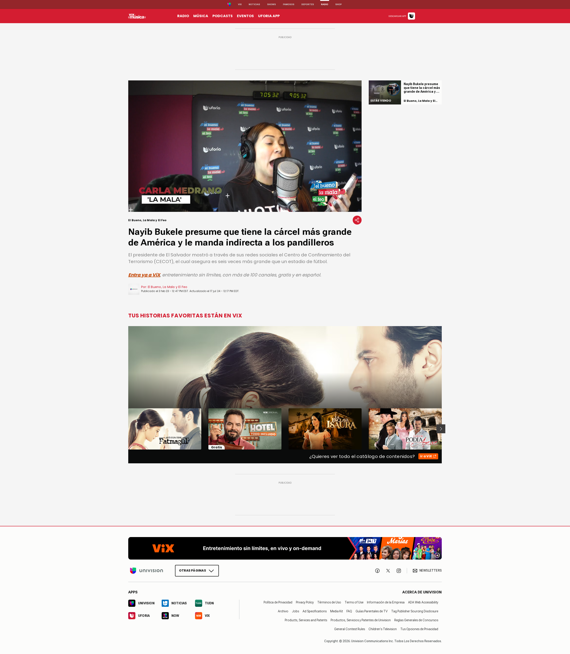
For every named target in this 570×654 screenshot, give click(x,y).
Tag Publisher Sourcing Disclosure (414, 611)
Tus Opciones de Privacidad (419, 629)
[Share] (357, 220)
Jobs (295, 611)
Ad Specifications (315, 611)
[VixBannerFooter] (285, 548)
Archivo (283, 611)
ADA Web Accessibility (423, 602)
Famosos (288, 4)
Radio (324, 4)
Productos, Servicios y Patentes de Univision (361, 620)
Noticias (254, 4)
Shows (271, 4)
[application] (245, 146)
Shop (338, 4)
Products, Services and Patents (306, 620)
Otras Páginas (192, 570)
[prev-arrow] (125, 429)
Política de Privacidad (278, 602)
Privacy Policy (305, 602)
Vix (240, 4)
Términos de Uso (329, 602)
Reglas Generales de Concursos (416, 620)
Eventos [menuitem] (245, 15)
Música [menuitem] (200, 15)
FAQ (349, 611)
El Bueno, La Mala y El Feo (167, 287)
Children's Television (382, 629)
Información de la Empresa (386, 602)
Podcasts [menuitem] (222, 15)
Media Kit (336, 611)
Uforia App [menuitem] (269, 15)
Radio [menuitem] (183, 15)
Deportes (307, 4)
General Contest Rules (349, 629)
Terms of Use (354, 602)
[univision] (137, 16)
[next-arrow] (440, 428)
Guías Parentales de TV (372, 611)
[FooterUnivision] (146, 570)
